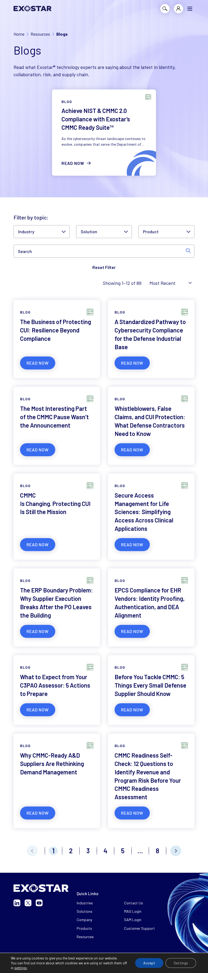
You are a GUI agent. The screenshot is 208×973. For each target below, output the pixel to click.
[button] (189, 8)
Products (84, 928)
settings (20, 968)
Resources (85, 936)
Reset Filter (104, 267)
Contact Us (133, 903)
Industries (85, 903)
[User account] (178, 8)
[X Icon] (28, 902)
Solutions (84, 911)
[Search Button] (165, 8)
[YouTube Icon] (39, 902)
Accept (149, 963)
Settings (181, 963)
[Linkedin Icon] (17, 902)
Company (84, 919)
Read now (72, 163)
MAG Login (132, 911)
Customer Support (139, 928)
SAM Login (132, 919)
